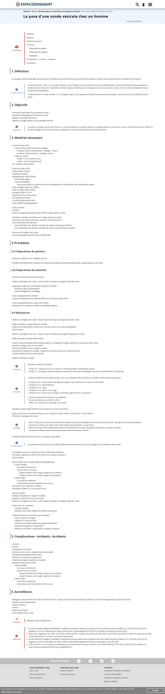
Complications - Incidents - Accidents (41, 59)
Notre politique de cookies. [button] (12, 692)
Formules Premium (67, 674)
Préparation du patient (38, 48)
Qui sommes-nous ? (37, 674)
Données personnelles (113, 674)
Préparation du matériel (38, 52)
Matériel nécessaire (34, 41)
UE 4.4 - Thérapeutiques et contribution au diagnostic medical (56, 11)
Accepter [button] (155, 690)
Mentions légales (110, 681)
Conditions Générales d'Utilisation (117, 670)
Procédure (31, 45)
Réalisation (33, 56)
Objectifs (30, 37)
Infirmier (26, 11)
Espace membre (66, 670)
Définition (30, 34)
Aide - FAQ (34, 670)
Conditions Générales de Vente (116, 678)
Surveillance (31, 63)
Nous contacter (36, 678)
